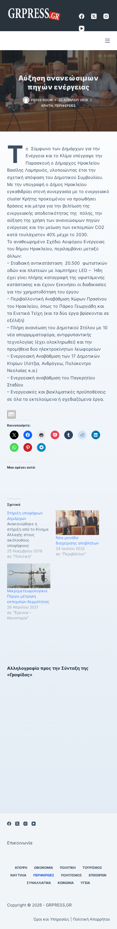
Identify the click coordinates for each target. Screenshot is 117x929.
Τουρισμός (92, 868)
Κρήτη (47, 106)
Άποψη (21, 868)
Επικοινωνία (19, 842)
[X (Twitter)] (94, 16)
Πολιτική (68, 868)
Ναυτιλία (18, 875)
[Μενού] (107, 40)
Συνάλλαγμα (39, 883)
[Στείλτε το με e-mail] (11, 414)
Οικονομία (43, 868)
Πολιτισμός (71, 875)
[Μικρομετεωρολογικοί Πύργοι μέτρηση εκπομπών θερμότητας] (28, 575)
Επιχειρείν (97, 875)
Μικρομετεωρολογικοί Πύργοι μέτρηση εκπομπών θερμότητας (28, 596)
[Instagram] (106, 16)
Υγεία (85, 883)
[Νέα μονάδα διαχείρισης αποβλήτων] (77, 522)
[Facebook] (81, 16)
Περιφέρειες (65, 106)
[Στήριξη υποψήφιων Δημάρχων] (31, 534)
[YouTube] (81, 28)
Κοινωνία (66, 883)
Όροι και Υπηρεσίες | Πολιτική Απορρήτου (71, 919)
